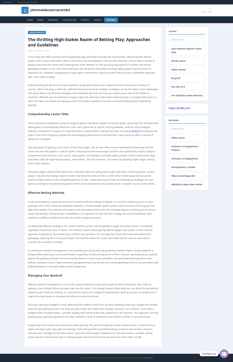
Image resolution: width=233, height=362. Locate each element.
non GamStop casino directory (187, 95)
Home (30, 20)
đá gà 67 (176, 78)
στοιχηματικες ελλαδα (183, 167)
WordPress (148, 357)
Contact (111, 20)
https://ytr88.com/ (180, 108)
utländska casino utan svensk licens (186, 186)
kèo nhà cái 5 (178, 86)
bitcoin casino (178, 60)
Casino (97, 20)
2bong (134, 131)
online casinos (178, 69)
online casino (178, 137)
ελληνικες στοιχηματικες (184, 158)
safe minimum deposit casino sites (186, 50)
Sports (85, 20)
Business (53, 20)
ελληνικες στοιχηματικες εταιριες (184, 148)
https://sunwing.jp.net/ (183, 175)
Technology (69, 20)
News (40, 20)
